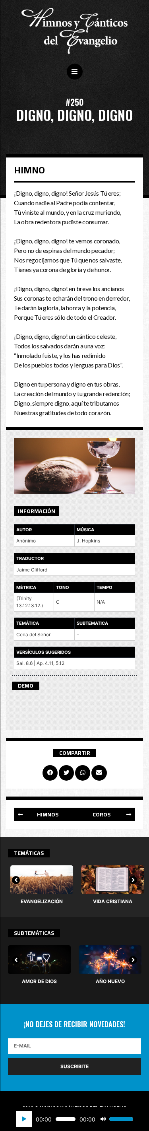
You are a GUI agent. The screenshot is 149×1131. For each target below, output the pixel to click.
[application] (74, 1119)
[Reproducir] (24, 1119)
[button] (44, 814)
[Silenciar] (102, 1119)
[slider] (121, 1119)
